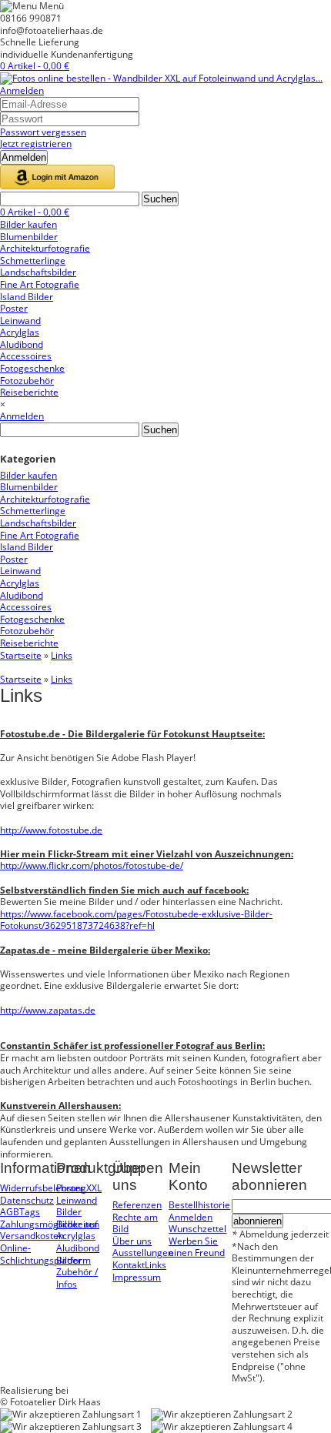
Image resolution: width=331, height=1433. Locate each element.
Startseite (21, 655)
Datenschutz (27, 1200)
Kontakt (128, 1264)
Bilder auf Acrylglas (77, 1230)
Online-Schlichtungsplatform (45, 1254)
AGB (9, 1211)
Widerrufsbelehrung (43, 1187)
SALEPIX (88, 1390)
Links (61, 655)
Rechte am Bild (135, 1223)
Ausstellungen (142, 1252)
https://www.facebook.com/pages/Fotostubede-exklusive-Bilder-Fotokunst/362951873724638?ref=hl (136, 920)
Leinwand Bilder (76, 1206)
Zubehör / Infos (77, 1278)
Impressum (136, 1277)
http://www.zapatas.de (47, 1010)
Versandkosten (32, 1235)
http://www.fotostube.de (51, 830)
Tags (29, 1211)
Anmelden (22, 90)
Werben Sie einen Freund (197, 1247)
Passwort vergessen (43, 132)
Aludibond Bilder (77, 1254)
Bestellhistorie (199, 1204)
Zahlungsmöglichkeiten (49, 1224)
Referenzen (137, 1204)
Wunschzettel (197, 1228)
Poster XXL (79, 1187)
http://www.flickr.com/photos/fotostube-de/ (91, 865)
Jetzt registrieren (36, 143)
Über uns (132, 1241)
